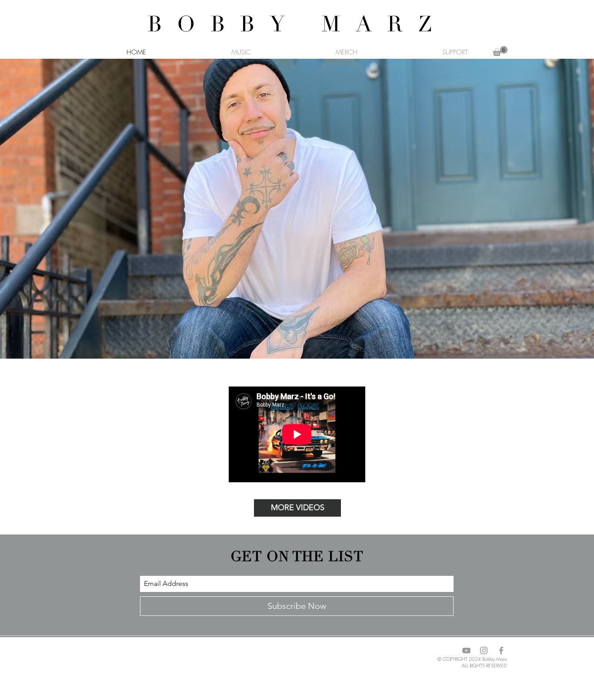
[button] (500, 51)
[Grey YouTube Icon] (466, 650)
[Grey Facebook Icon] (501, 650)
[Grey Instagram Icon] (484, 650)
